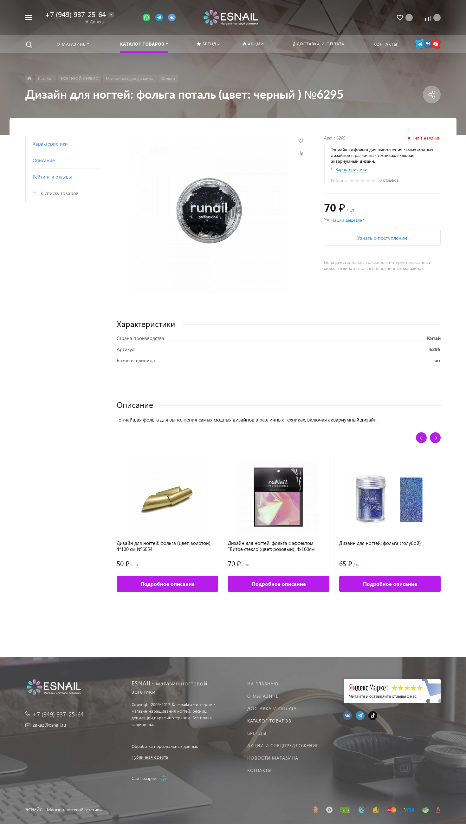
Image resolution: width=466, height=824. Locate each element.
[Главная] (29, 78)
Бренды (256, 733)
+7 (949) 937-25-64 (75, 14)
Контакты (259, 770)
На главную (262, 684)
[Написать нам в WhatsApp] (149, 17)
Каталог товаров (269, 721)
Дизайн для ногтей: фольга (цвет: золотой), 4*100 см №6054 (164, 546)
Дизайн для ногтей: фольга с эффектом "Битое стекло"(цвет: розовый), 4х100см (271, 546)
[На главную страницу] (230, 16)
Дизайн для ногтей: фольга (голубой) (380, 543)
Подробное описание (167, 583)
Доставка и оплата (272, 708)
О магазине (262, 696)
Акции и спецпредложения (283, 745)
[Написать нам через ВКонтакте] (172, 17)
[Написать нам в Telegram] (161, 17)
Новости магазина (272, 758)
